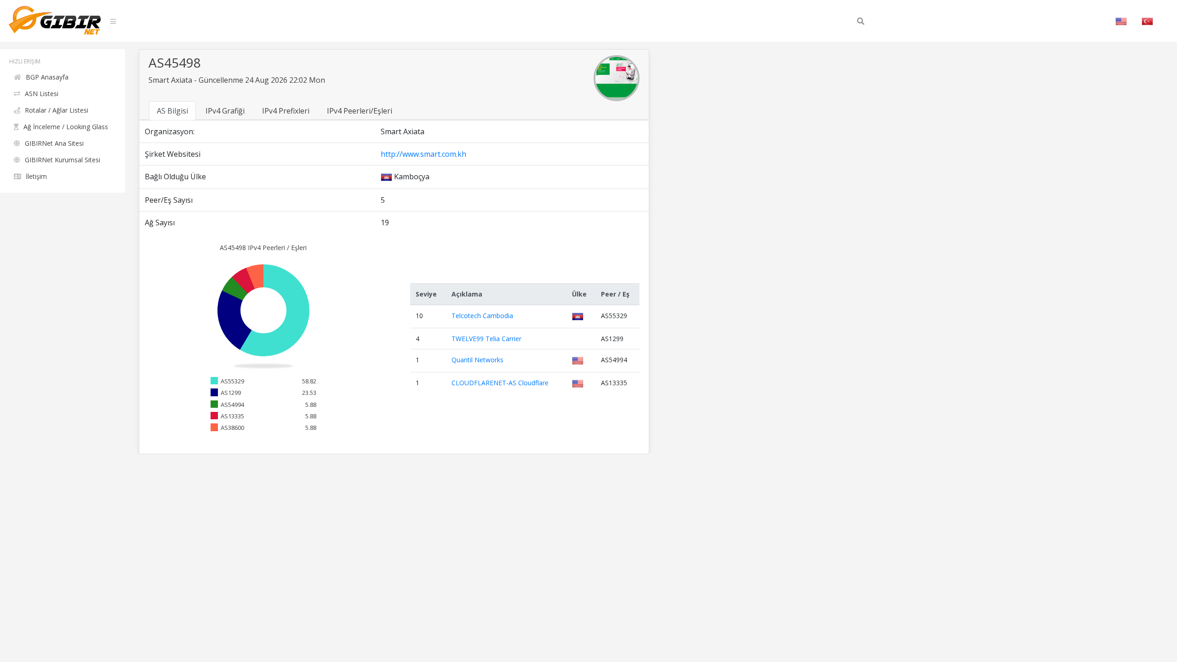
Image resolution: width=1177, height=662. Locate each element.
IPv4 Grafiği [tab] (225, 111)
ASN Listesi (41, 93)
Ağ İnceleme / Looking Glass (65, 126)
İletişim (36, 176)
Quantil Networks (477, 359)
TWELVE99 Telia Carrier (486, 338)
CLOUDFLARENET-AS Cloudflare (500, 382)
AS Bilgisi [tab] (172, 111)
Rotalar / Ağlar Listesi (56, 110)
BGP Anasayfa (47, 77)
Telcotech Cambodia (482, 315)
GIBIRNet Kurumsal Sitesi (62, 159)
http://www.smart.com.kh (423, 154)
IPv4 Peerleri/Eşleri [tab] (359, 111)
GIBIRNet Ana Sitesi (54, 143)
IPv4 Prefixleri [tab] (285, 111)
